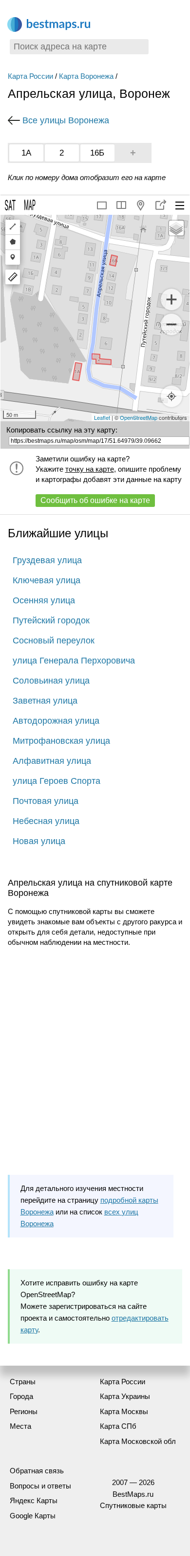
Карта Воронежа (86, 76)
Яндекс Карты (33, 1500)
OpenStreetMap (138, 417)
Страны (23, 1381)
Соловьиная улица (51, 681)
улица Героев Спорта (56, 781)
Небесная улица (46, 821)
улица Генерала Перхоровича (74, 660)
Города (21, 1396)
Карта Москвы (124, 1411)
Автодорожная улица (56, 721)
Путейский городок (51, 620)
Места (20, 1426)
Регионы (24, 1411)
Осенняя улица (44, 600)
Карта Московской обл (138, 1441)
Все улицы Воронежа (65, 120)
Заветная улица (45, 701)
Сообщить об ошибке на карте (95, 500)
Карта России (30, 76)
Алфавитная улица (52, 761)
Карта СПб (118, 1426)
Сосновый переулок (54, 640)
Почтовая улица (45, 801)
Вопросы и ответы (40, 1486)
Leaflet (102, 417)
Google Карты (33, 1515)
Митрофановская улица (61, 741)
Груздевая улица (47, 560)
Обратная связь (37, 1470)
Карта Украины (125, 1396)
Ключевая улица (46, 580)
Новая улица (39, 841)
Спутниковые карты (133, 1505)
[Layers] (176, 228)
